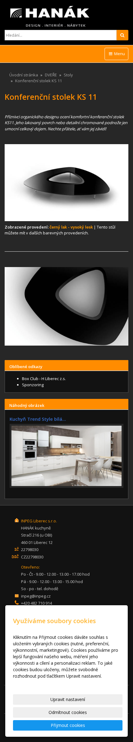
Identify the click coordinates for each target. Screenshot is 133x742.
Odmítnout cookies (68, 712)
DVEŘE (51, 75)
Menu (119, 53)
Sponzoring (33, 384)
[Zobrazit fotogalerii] (66, 456)
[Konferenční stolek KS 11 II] (66, 306)
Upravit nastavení (67, 699)
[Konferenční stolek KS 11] (66, 182)
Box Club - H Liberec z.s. (44, 378)
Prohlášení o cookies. (34, 682)
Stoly (68, 75)
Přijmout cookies (68, 725)
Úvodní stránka (23, 75)
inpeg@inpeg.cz (36, 596)
